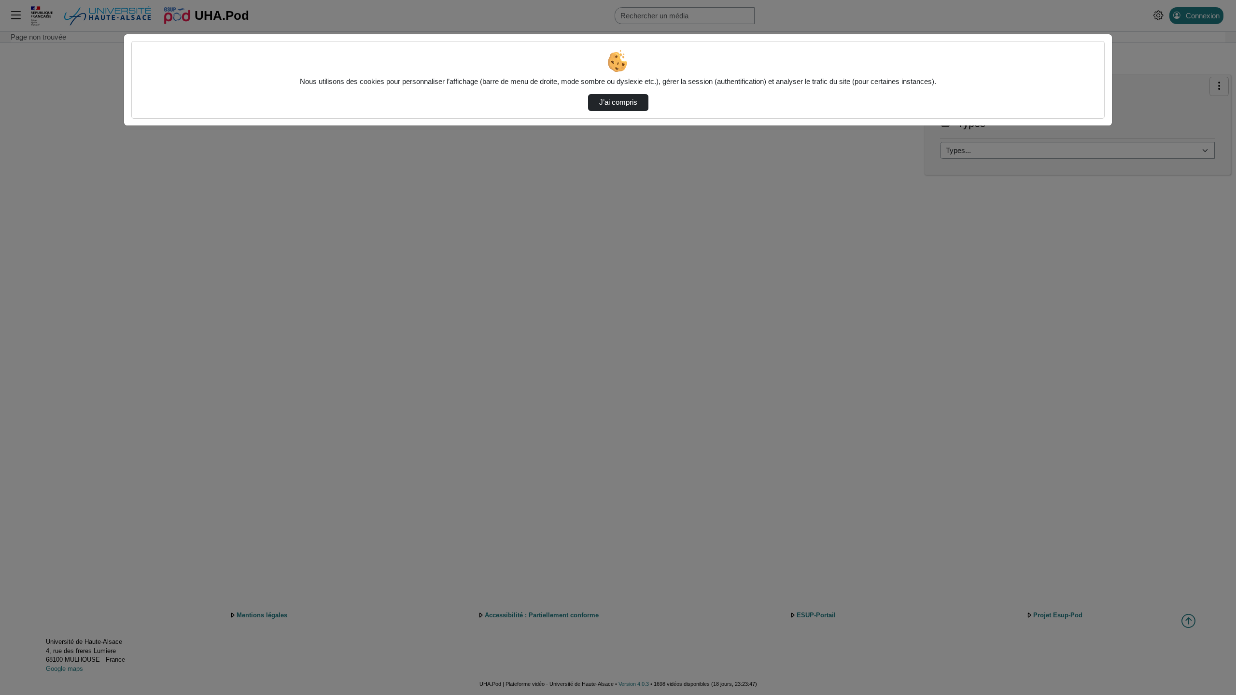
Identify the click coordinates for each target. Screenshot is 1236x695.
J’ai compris (618, 102)
